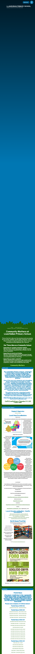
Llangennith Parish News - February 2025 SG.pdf (17, 613)
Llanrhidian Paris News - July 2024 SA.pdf (18, 623)
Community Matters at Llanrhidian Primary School (17, 328)
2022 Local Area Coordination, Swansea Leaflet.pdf (19, 513)
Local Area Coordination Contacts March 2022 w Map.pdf (19, 517)
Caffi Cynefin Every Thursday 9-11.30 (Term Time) (18, 401)
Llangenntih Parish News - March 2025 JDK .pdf (17, 611)
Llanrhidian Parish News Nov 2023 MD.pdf (18, 634)
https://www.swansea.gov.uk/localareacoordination (18, 497)
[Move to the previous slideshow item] (28, 320)
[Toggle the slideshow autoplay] (32, 320)
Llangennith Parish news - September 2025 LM (18, 607)
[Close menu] (31, 2)
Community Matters (17, 365)
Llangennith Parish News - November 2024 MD (18, 615)
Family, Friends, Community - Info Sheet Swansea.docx (18, 515)
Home (12, 327)
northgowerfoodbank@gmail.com (19, 541)
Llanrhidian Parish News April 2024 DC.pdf (18, 625)
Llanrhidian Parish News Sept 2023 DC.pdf (18, 638)
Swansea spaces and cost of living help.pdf (18, 518)
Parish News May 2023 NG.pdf (18, 644)
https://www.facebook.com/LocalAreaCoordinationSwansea (18, 504)
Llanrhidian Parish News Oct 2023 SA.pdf (18, 636)
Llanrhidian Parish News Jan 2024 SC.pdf (18, 631)
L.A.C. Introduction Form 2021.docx (19, 516)
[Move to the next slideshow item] (30, 320)
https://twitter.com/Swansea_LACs (14, 508)
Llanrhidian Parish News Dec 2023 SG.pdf (18, 632)
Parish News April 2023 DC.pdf (18, 646)
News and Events (18, 327)
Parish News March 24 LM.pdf (18, 627)
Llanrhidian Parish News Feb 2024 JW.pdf (18, 629)
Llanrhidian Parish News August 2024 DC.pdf (18, 621)
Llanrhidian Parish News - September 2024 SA (18, 617)
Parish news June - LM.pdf (18, 642)
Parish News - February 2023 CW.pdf (17, 650)
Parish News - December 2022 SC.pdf (18, 652)
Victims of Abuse (18, 413)
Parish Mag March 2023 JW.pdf (17, 648)
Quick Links (26, 2)
